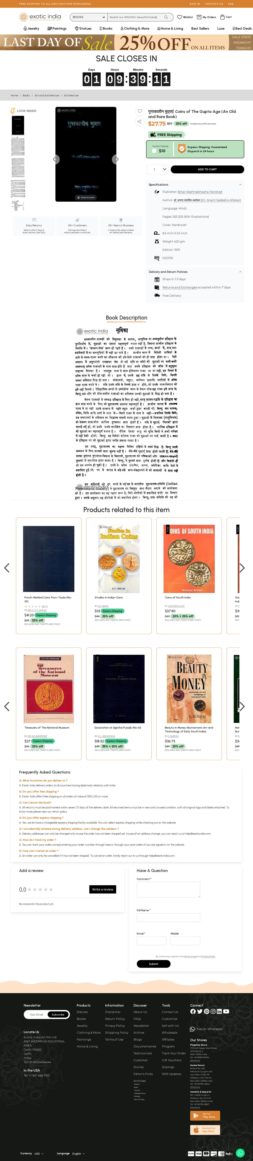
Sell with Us (170, 1025)
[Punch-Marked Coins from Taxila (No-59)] (48, 592)
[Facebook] (193, 1012)
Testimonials (143, 1053)
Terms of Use (190, 956)
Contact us (214, 4)
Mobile (175, 933)
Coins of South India (178, 597)
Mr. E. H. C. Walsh (37, 610)
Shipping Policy (116, 1032)
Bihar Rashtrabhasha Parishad (200, 192)
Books (26, 95)
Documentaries (145, 1046)
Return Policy (115, 1019)
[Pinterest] (206, 1012)
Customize (169, 1019)
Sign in (195, 4)
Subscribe (58, 1014)
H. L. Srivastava (106, 736)
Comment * (144, 879)
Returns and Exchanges (179, 287)
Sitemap (168, 1067)
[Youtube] (226, 1012)
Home (14, 95)
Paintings (84, 1039)
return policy (59, 811)
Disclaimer (113, 1012)
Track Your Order (174, 1053)
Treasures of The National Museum (46, 727)
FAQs (137, 1019)
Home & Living (87, 1046)
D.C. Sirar (103, 606)
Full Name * (144, 910)
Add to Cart (207, 169)
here (107, 844)
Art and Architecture (47, 95)
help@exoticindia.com (198, 833)
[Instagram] (213, 1012)
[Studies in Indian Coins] (119, 592)
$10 (162, 150)
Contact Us (170, 1012)
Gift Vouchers (171, 1060)
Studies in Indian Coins (109, 597)
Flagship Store (198, 1045)
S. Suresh (173, 736)
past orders (137, 844)
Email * (141, 933)
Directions (195, 1060)
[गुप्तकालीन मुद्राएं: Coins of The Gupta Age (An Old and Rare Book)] (18, 126)
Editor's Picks (143, 1074)
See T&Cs (40, 232)
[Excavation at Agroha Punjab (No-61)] (119, 722)
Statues (82, 1012)
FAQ (231, 4)
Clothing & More (89, 1032)
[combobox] (135, 17)
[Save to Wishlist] (140, 112)
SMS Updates (171, 1074)
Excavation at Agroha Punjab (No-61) (118, 727)
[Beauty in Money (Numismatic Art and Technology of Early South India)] (189, 722)
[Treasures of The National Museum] (48, 722)
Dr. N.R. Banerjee (37, 736)
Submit (153, 964)
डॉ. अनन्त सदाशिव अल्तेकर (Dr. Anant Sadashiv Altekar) (207, 200)
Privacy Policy (208, 956)
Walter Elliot (176, 606)
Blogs (138, 1039)
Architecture (71, 95)
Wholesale (169, 1032)
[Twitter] (200, 1012)
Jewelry (82, 1025)
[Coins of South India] (189, 592)
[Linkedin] (219, 1012)
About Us (140, 1012)
